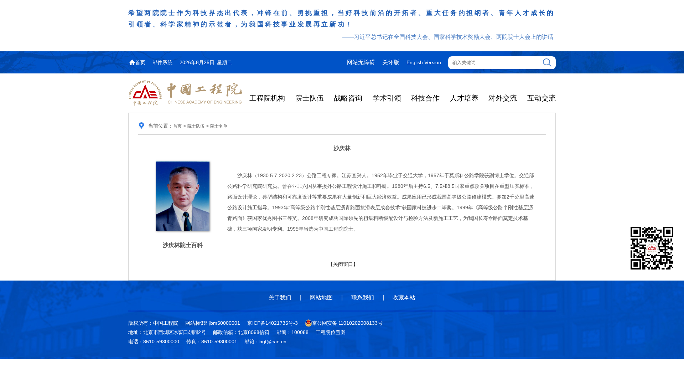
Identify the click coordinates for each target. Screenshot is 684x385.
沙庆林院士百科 (183, 245)
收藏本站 (404, 297)
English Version (423, 62)
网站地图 (321, 297)
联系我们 (362, 297)
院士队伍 (309, 98)
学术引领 (387, 98)
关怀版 (390, 62)
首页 (140, 62)
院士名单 (218, 126)
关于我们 (280, 297)
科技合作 (425, 98)
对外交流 (502, 98)
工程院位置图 (331, 332)
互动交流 (541, 98)
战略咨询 (348, 98)
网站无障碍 (361, 62)
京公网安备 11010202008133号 (347, 323)
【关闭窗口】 (343, 264)
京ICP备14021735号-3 (272, 323)
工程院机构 (267, 98)
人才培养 (464, 98)
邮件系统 (162, 62)
